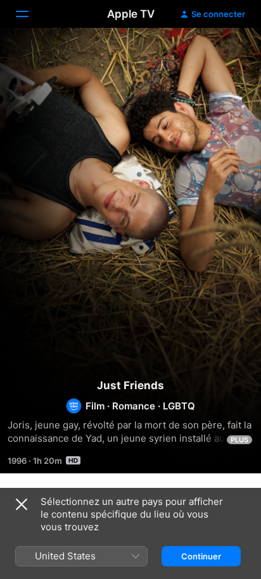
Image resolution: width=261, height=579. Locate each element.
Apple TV (131, 14)
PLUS (239, 439)
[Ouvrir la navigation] (30, 14)
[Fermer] (21, 504)
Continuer (201, 556)
